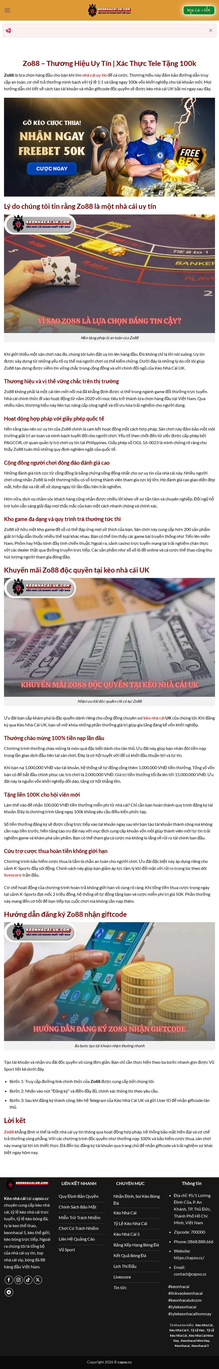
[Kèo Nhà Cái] (109, 10)
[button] (7, 10)
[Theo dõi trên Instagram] (18, 1280)
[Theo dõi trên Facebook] (9, 1280)
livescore (13, 874)
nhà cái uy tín (94, 74)
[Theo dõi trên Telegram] (9, 1292)
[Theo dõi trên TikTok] (28, 1280)
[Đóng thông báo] (210, 30)
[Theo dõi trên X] (37, 1280)
